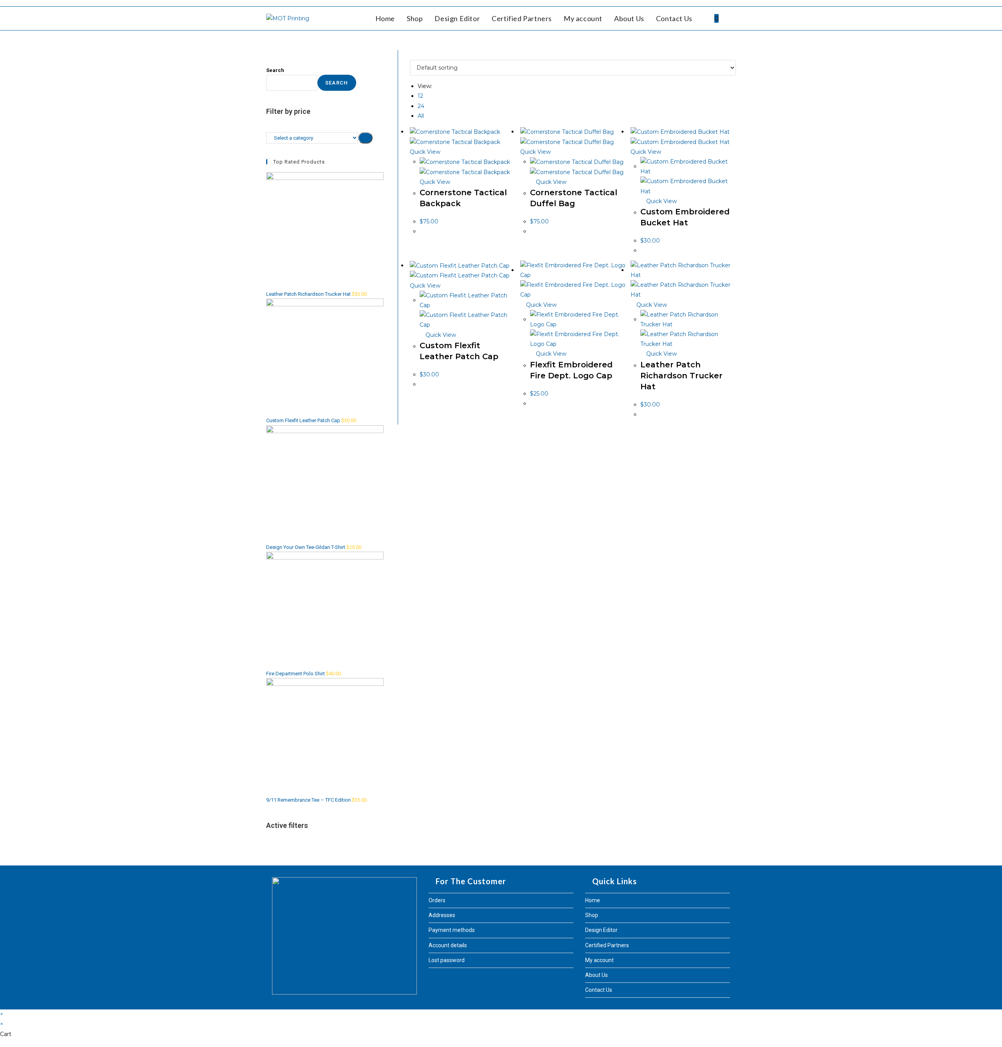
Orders (437, 900)
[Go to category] (365, 138)
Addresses (442, 915)
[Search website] (733, 18)
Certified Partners (607, 945)
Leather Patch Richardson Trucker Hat (681, 375)
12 (420, 95)
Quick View (550, 181)
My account (599, 960)
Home (592, 900)
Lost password (447, 960)
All (421, 115)
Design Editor (601, 930)
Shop (591, 915)
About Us (596, 975)
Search (275, 70)
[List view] (416, 54)
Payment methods (452, 930)
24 (421, 106)
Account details (448, 945)
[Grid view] (412, 54)
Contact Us (598, 990)
